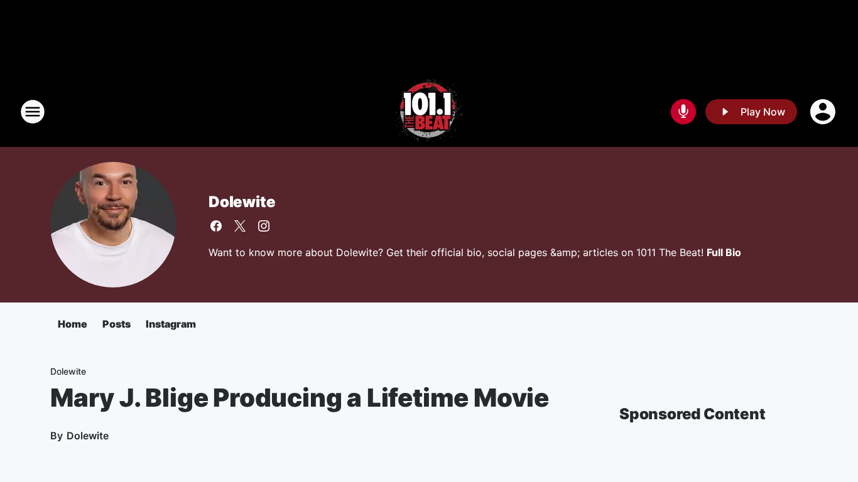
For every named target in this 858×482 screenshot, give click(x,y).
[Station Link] (429, 111)
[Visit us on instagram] (263, 225)
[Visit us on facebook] (216, 225)
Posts (116, 324)
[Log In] (824, 111)
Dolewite (242, 202)
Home (72, 324)
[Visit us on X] (239, 225)
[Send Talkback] (683, 111)
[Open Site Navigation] (32, 111)
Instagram (171, 324)
